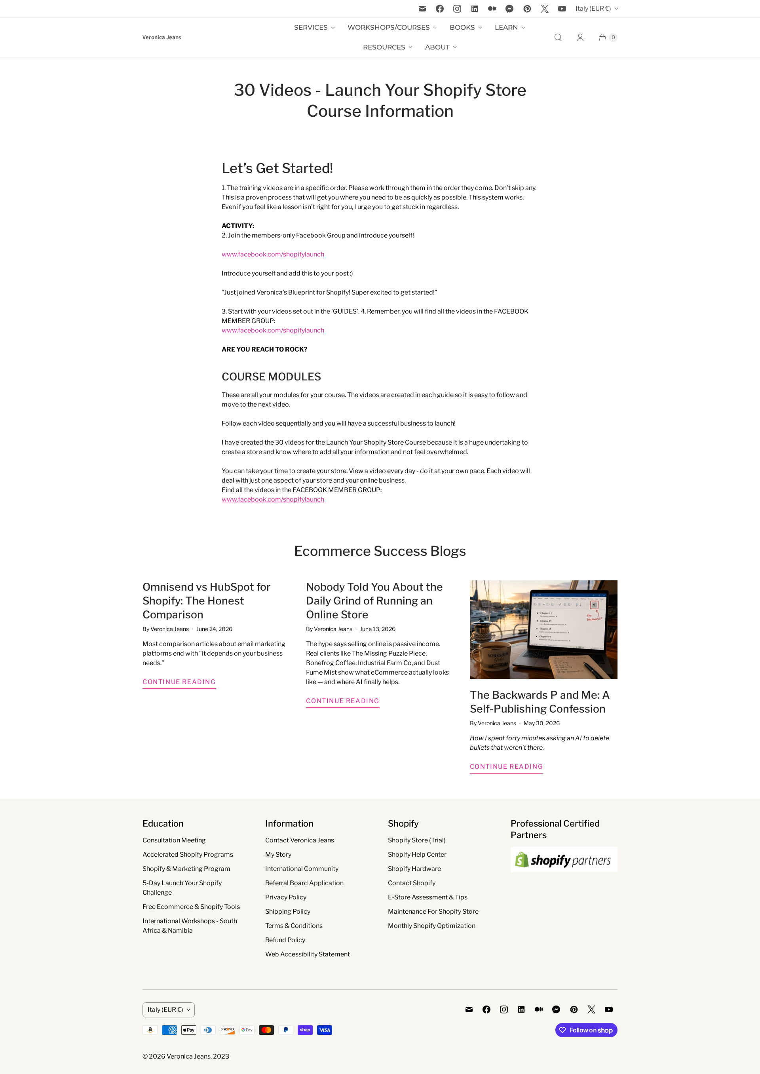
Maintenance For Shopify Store (433, 911)
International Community (301, 869)
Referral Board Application (304, 883)
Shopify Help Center (417, 854)
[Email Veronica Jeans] (422, 8)
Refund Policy (285, 940)
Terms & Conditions (294, 926)
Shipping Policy (287, 911)
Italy (593, 8)
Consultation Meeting (174, 840)
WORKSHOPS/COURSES (389, 27)
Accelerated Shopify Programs (187, 854)
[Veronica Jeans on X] (544, 8)
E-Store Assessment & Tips (427, 897)
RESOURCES (384, 47)
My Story (278, 854)
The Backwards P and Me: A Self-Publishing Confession (540, 701)
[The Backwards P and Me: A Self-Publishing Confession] (544, 629)
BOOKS (462, 27)
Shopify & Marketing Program (186, 869)
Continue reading (179, 682)
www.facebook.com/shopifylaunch (273, 254)
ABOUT (437, 47)
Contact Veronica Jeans (299, 840)
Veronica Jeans (189, 1056)
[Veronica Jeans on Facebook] (439, 8)
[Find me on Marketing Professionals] (564, 879)
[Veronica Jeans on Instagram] (457, 8)
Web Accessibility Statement (307, 954)
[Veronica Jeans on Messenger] (510, 8)
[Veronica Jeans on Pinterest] (527, 8)
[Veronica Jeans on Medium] (492, 8)
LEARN (506, 27)
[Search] (558, 37)
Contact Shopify (411, 883)
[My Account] (580, 37)
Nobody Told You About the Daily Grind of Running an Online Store (374, 600)
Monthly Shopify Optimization (431, 926)
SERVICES (311, 27)
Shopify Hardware (414, 869)
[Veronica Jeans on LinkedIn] (474, 8)
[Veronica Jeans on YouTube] (562, 8)
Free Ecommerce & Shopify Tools (191, 907)
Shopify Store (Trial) (417, 840)
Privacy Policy (285, 897)
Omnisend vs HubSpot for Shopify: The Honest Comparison (206, 600)
